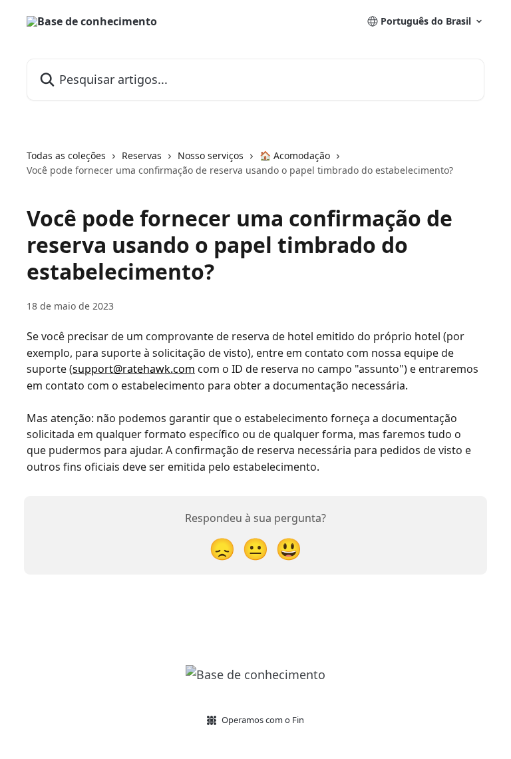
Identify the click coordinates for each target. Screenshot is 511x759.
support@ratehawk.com (134, 369)
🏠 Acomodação (294, 155)
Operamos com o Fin (263, 720)
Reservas (142, 155)
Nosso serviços (211, 155)
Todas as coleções (66, 155)
